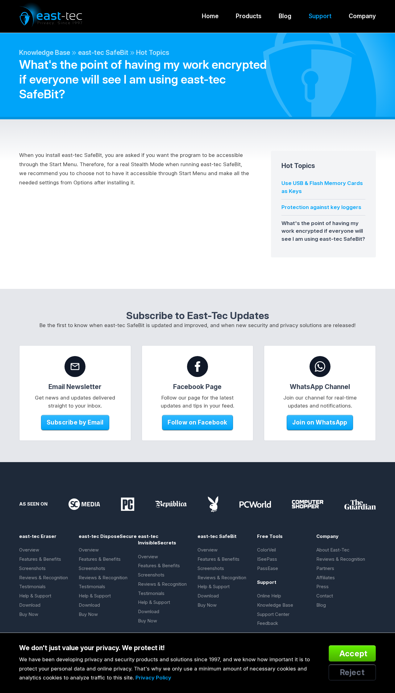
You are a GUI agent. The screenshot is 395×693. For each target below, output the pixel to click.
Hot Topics (152, 52)
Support (320, 16)
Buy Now (28, 614)
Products (248, 16)
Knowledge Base (44, 52)
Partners (325, 568)
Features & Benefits (40, 559)
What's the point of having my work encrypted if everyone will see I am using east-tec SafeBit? (323, 231)
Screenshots (32, 568)
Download (29, 605)
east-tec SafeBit (103, 52)
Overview (29, 550)
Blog (285, 16)
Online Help (269, 596)
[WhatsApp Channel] (320, 366)
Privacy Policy (153, 678)
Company (362, 16)
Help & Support (35, 596)
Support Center (273, 614)
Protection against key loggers (321, 207)
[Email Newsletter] (74, 366)
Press (322, 586)
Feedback (267, 623)
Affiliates (325, 577)
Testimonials (32, 586)
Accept (353, 653)
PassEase (267, 568)
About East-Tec (332, 550)
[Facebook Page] (197, 366)
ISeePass (267, 559)
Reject (352, 672)
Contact (324, 596)
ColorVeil (266, 550)
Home (210, 16)
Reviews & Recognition (43, 577)
